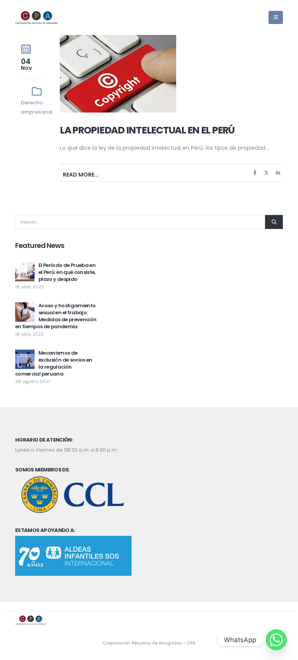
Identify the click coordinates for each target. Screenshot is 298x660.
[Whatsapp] (276, 639)
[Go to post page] (25, 271)
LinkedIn (278, 172)
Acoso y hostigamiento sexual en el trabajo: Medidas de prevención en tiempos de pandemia (55, 316)
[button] (276, 17)
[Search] (274, 222)
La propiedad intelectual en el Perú (147, 130)
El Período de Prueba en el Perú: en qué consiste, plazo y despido (66, 272)
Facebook (255, 172)
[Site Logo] (36, 17)
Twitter (267, 172)
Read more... (81, 174)
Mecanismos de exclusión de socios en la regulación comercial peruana (53, 363)
